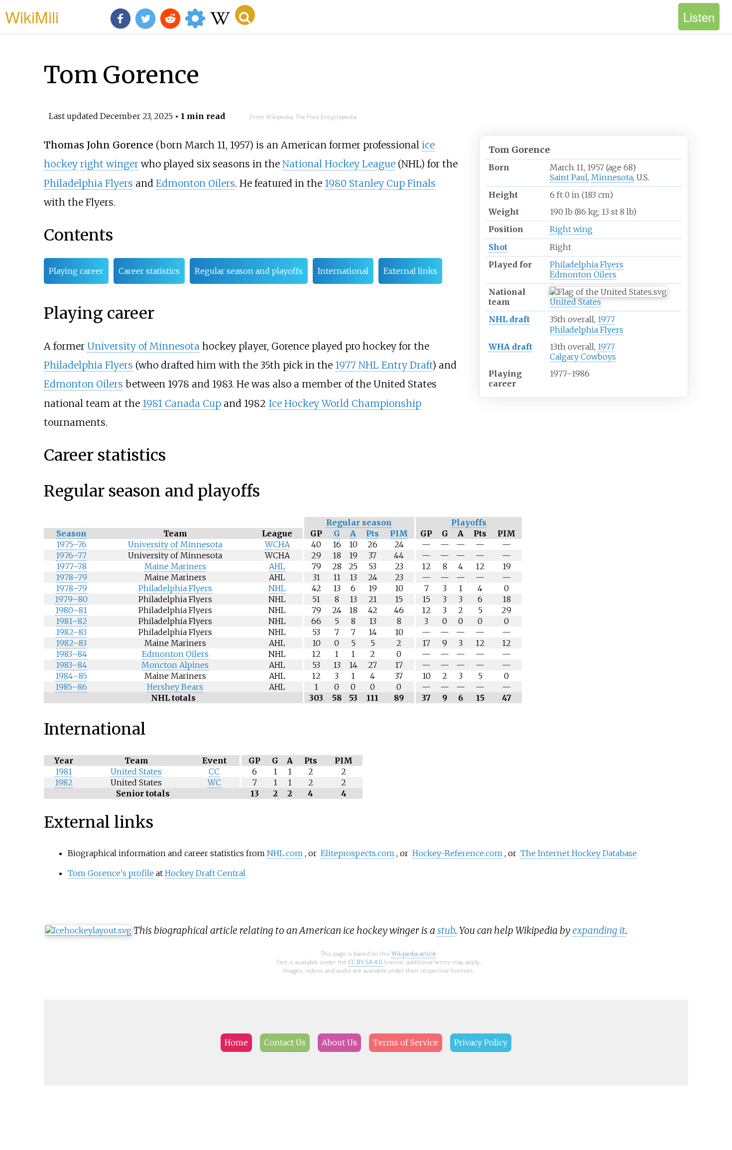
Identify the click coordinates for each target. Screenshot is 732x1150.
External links (410, 271)
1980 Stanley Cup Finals (380, 183)
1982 (64, 782)
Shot (497, 247)
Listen (699, 16)
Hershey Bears (175, 687)
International (343, 271)
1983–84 (71, 654)
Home (236, 1042)
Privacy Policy (480, 1042)
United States (575, 302)
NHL (277, 588)
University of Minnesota (143, 346)
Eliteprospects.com (357, 853)
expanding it (598, 930)
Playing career (76, 271)
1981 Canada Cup (181, 403)
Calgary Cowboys (583, 357)
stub (446, 930)
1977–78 (71, 566)
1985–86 (71, 687)
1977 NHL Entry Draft (383, 365)
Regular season (359, 522)
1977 (606, 319)
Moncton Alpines (175, 665)
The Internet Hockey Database (578, 853)
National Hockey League (338, 164)
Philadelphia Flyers (586, 264)
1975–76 (71, 544)
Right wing (571, 229)
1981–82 (71, 621)
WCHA (277, 544)
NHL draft (509, 319)
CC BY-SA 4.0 (365, 962)
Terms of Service (405, 1042)
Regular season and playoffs (249, 271)
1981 (63, 771)
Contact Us (285, 1042)
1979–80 (71, 599)
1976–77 (71, 555)
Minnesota (612, 177)
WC (214, 782)
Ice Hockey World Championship (344, 403)
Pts (372, 533)
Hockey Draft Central (205, 873)
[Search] (245, 15)
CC (214, 771)
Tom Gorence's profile (111, 873)
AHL (277, 566)
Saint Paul (569, 177)
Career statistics (149, 271)
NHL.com (285, 853)
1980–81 (71, 610)
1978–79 (71, 577)
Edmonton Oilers (583, 274)
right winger (109, 164)
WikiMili (32, 16)
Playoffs (469, 522)
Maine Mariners (175, 566)
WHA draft (510, 347)
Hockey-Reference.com (457, 853)
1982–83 (71, 632)
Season (71, 533)
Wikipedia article (413, 953)
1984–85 (71, 676)
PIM (399, 533)
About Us (339, 1042)
